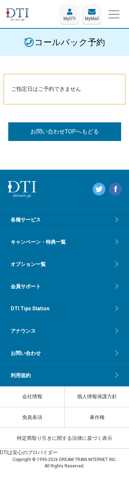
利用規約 (21, 375)
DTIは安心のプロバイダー (29, 452)
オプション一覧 (28, 264)
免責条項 (32, 417)
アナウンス (23, 331)
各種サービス (26, 219)
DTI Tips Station (30, 308)
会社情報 (32, 396)
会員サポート (26, 286)
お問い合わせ (26, 353)
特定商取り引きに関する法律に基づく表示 (64, 438)
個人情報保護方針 (97, 396)
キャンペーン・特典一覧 (38, 242)
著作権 (97, 417)
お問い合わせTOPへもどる (64, 131)
